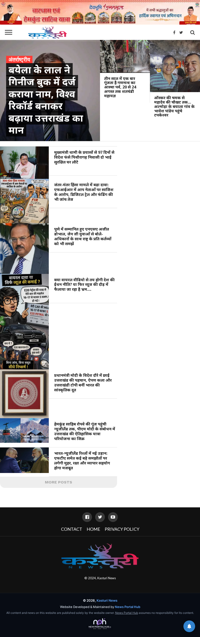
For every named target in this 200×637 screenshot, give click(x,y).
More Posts (58, 482)
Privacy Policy (122, 529)
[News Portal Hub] (100, 624)
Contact (71, 529)
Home (93, 529)
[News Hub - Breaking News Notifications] (189, 626)
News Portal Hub (127, 607)
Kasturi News (106, 578)
